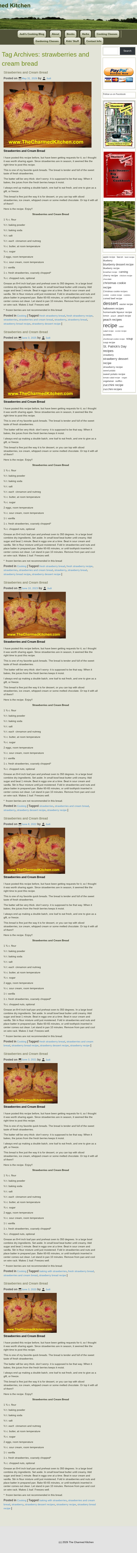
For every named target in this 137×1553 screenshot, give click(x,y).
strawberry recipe (57, 810)
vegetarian (108, 381)
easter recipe (126, 304)
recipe (110, 325)
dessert (110, 303)
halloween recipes (113, 308)
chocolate (107, 279)
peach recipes (112, 319)
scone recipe (120, 331)
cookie (106, 295)
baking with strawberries (53, 1271)
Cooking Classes (107, 34)
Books (71, 34)
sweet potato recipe (114, 374)
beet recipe (129, 257)
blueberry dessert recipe (118, 264)
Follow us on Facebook (114, 94)
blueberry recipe (111, 268)
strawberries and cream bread (36, 319)
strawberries (10, 319)
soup (129, 338)
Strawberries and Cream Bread (26, 72)
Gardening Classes (47, 41)
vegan (124, 378)
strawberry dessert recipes (40, 1504)
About (55, 34)
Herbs (85, 34)
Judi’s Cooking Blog (31, 34)
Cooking (21, 315)
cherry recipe (110, 275)
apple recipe (109, 257)
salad (121, 326)
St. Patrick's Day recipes (114, 349)
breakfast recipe (110, 272)
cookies (127, 295)
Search (127, 50)
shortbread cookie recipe (114, 339)
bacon (120, 257)
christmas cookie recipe (114, 285)
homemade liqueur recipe (117, 312)
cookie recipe (116, 295)
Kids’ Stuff (72, 41)
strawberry (60, 319)
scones (107, 334)
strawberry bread (77, 319)
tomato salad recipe (111, 378)
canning (123, 271)
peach (113, 316)
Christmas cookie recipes (115, 291)
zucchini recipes (112, 389)
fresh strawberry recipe (80, 315)
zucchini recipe (113, 385)
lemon (106, 316)
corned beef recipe (112, 298)
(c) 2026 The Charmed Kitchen (76, 1542)
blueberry (108, 260)
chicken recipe (126, 276)
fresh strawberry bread (52, 315)
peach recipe (124, 315)
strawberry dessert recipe (46, 323)
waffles (118, 381)
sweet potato (109, 370)
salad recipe (108, 331)
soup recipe (109, 342)
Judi (48, 78)
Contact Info (94, 41)
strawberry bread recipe (17, 323)
